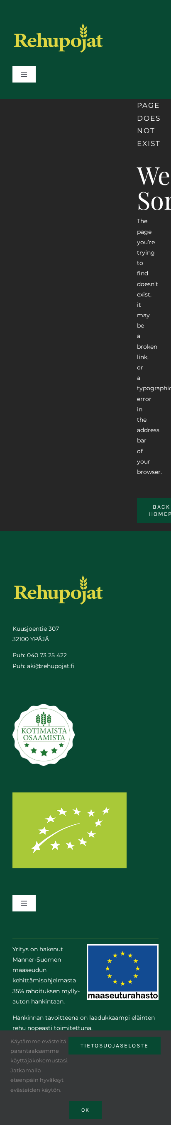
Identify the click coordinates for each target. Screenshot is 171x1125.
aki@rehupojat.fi (50, 666)
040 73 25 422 (47, 655)
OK (85, 1110)
